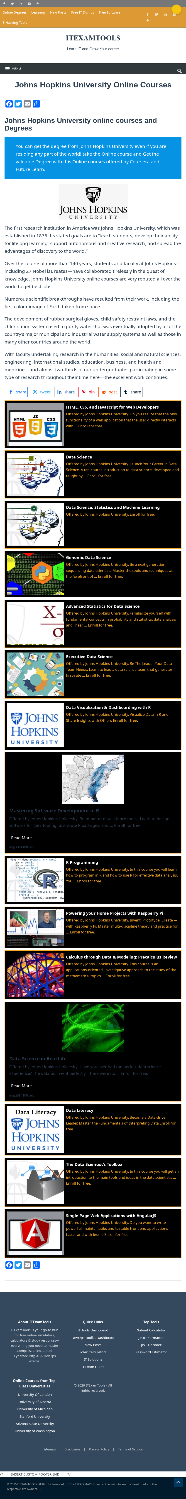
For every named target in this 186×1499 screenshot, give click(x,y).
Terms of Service (130, 1449)
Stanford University (35, 1416)
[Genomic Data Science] (93, 574)
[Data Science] (93, 474)
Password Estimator (151, 1352)
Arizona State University (35, 1423)
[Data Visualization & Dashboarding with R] (93, 725)
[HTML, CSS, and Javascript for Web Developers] (93, 424)
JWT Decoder (151, 1344)
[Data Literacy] (93, 1129)
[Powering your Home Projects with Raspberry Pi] (93, 927)
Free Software (109, 12)
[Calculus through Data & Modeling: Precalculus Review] (93, 975)
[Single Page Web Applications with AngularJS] (93, 1233)
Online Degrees (14, 12)
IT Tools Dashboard (93, 1330)
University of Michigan (35, 1409)
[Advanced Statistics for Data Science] (93, 623)
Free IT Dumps (82, 12)
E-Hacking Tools (14, 22)
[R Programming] (93, 880)
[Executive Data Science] (93, 674)
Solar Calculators (92, 1352)
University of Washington (35, 1431)
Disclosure (72, 1449)
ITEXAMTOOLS (27, 1484)
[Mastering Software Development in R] (93, 802)
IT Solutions (93, 1359)
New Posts (58, 12)
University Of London (35, 1394)
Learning (38, 12)
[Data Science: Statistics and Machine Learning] (93, 524)
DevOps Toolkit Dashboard (93, 1337)
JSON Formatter (151, 1337)
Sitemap (50, 1449)
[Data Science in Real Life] (93, 1051)
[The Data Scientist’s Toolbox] (93, 1182)
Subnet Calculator (151, 1330)
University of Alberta (34, 1401)
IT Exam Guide (93, 1366)
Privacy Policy (99, 1449)
